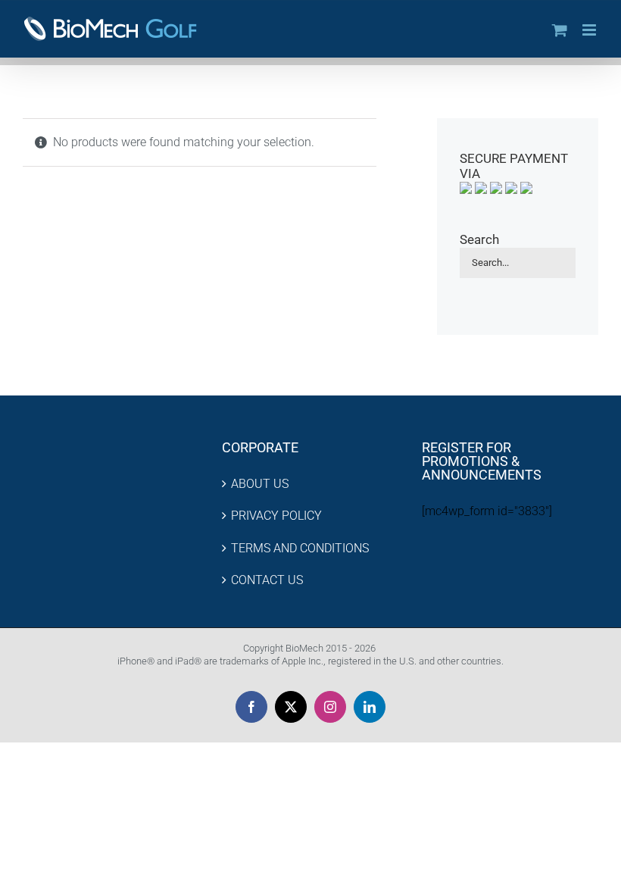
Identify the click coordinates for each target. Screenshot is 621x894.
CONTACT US (267, 580)
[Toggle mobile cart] (559, 30)
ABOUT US (260, 484)
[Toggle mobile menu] (590, 30)
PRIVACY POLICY (276, 515)
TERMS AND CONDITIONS (300, 548)
